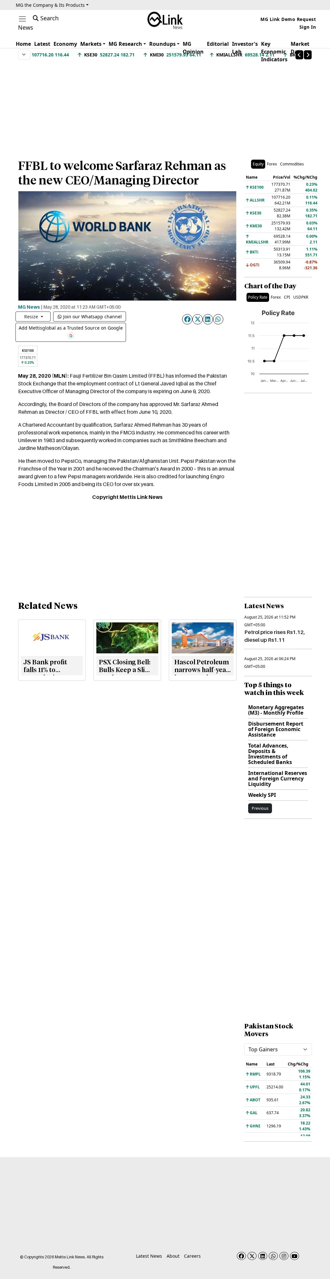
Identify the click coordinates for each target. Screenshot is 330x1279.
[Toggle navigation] (22, 19)
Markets (91, 43)
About (173, 1256)
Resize (31, 316)
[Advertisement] (165, 106)
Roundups (162, 43)
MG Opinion (193, 47)
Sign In (307, 27)
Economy (65, 43)
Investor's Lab (245, 47)
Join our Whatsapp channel (92, 316)
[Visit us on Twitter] (252, 1256)
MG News (29, 307)
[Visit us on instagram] (283, 1256)
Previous (260, 808)
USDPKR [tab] (300, 297)
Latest (42, 43)
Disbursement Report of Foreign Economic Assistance (275, 729)
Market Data (300, 47)
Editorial (218, 43)
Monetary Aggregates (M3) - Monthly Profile (276, 710)
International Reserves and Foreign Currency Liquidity (277, 778)
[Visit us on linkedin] (262, 1256)
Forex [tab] (272, 164)
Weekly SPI (262, 794)
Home (23, 43)
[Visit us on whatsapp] (273, 1256)
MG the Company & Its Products (50, 5)
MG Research (125, 43)
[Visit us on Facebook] (241, 1256)
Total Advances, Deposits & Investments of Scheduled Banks (270, 754)
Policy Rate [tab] (257, 297)
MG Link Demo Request (288, 19)
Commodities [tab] (292, 164)
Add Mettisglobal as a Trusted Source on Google (71, 328)
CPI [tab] (287, 297)
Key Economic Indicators (274, 51)
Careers (192, 1256)
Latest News (149, 1256)
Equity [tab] (258, 164)
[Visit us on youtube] (294, 1256)
